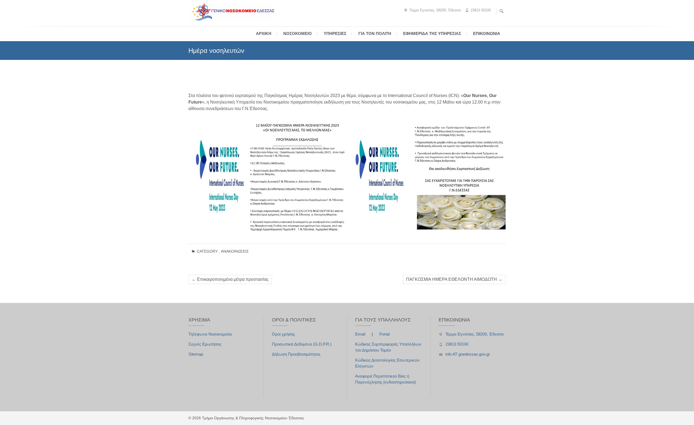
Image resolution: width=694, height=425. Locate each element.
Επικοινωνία (486, 33)
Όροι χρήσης (283, 334)
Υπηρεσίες (335, 33)
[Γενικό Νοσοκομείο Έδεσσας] (233, 12)
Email (360, 334)
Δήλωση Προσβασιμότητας (296, 354)
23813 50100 (481, 10)
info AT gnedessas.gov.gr (467, 354)
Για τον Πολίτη (374, 33)
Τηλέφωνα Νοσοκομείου (210, 334)
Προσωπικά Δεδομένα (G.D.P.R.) (302, 344)
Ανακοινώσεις (235, 251)
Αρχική (263, 33)
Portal (384, 334)
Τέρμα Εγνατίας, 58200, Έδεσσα (435, 10)
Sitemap (195, 354)
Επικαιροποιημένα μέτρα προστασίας (230, 279)
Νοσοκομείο (297, 33)
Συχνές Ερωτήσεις (204, 344)
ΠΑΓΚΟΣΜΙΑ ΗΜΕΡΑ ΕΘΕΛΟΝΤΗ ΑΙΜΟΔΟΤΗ (454, 279)
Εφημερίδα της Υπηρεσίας (432, 33)
